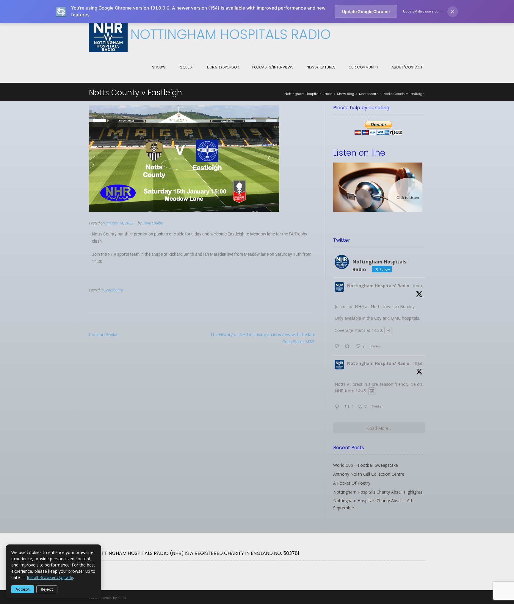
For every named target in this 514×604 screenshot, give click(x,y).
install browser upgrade (50, 577)
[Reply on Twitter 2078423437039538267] (338, 407)
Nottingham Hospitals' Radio (378, 286)
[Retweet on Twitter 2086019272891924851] (348, 346)
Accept (22, 589)
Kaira (122, 597)
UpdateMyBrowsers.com (422, 11)
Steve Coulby (152, 223)
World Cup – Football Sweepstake (365, 465)
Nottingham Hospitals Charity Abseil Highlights (377, 492)
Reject (47, 589)
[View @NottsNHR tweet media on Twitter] (387, 330)
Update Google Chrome (366, 11)
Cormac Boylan (104, 334)
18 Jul (417, 363)
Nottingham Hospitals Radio (230, 34)
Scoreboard (113, 290)
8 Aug (417, 285)
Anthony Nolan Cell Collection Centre (368, 474)
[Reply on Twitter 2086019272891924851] (338, 346)
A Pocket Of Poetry (351, 483)
